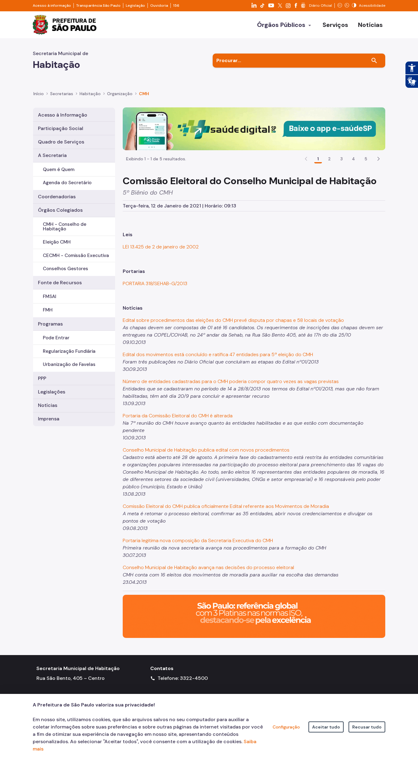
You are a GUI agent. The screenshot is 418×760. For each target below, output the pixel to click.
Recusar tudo (367, 727)
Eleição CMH (57, 242)
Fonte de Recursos (60, 282)
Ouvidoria (159, 5)
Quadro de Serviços (61, 142)
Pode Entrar (56, 338)
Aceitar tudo (326, 727)
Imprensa (48, 418)
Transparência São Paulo (98, 5)
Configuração (286, 727)
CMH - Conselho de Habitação (64, 226)
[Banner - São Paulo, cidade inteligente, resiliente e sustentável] (254, 616)
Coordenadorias (57, 196)
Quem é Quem (58, 169)
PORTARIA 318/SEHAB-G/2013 (155, 283)
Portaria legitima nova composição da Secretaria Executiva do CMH (198, 540)
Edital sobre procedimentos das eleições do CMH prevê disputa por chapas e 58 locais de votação (233, 320)
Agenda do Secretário (67, 183)
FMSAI (49, 296)
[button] (378, 159)
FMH (48, 310)
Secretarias (61, 93)
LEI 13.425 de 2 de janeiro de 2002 (161, 247)
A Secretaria (52, 155)
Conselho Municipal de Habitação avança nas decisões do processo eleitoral (208, 567)
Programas (50, 324)
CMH (144, 93)
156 (176, 5)
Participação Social (60, 128)
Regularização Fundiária (69, 351)
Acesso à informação (52, 5)
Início (38, 93)
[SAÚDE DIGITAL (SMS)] (254, 128)
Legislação (135, 5)
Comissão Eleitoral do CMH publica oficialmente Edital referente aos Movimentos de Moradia (226, 506)
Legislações (51, 392)
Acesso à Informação (62, 115)
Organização (119, 93)
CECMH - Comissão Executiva (76, 255)
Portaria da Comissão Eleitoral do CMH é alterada (178, 415)
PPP (42, 378)
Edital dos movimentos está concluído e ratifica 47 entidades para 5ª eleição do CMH (218, 354)
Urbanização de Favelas (69, 364)
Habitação (90, 93)
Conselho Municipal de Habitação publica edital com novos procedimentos (206, 450)
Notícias (47, 405)
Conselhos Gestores (65, 269)
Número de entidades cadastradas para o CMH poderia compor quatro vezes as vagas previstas (231, 381)
